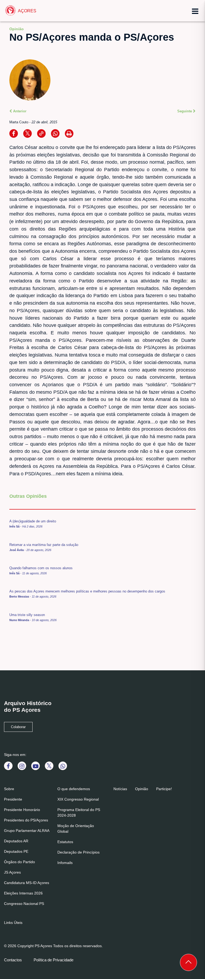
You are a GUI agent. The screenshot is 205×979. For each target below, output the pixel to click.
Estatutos (65, 842)
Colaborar (18, 727)
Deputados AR (16, 841)
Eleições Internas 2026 (23, 893)
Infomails (65, 863)
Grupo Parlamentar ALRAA (26, 830)
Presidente (13, 799)
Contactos (13, 960)
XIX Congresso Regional (78, 799)
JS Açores (12, 872)
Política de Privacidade (53, 960)
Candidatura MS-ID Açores (26, 883)
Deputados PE (16, 851)
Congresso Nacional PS (24, 903)
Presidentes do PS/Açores (26, 820)
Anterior (19, 111)
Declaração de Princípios (78, 852)
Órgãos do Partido (19, 862)
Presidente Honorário (22, 810)
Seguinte (185, 111)
